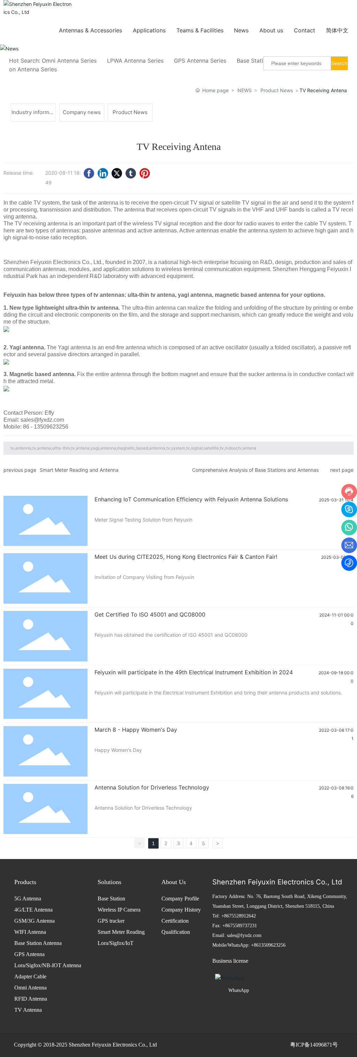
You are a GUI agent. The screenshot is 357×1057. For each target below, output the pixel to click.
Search (339, 63)
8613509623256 (270, 945)
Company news (82, 112)
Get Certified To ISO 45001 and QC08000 (149, 614)
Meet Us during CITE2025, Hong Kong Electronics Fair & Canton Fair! (185, 556)
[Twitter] (117, 173)
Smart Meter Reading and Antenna (79, 470)
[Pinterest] (144, 173)
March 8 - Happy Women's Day (135, 729)
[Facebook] (89, 173)
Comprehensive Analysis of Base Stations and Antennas (255, 470)
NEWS (244, 90)
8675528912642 (240, 916)
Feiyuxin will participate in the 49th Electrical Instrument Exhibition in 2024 (193, 672)
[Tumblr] (131, 173)
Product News (276, 90)
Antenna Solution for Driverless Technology (151, 787)
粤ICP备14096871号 (314, 1045)
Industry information (33, 115)
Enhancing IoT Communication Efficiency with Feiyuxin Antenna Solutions (191, 499)
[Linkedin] (103, 173)
